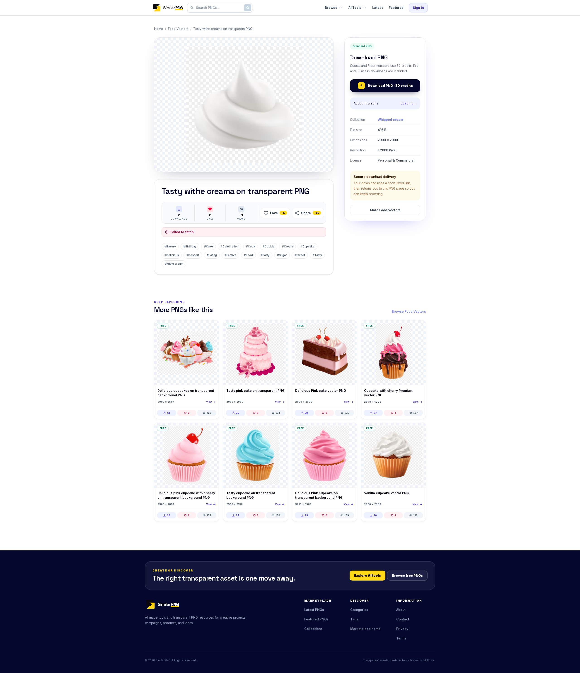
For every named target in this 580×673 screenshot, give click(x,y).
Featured (396, 8)
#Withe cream (173, 263)
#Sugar (282, 255)
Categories (359, 610)
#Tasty (317, 255)
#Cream (287, 246)
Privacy (402, 629)
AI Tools (354, 8)
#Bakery (170, 246)
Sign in (418, 8)
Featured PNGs (316, 619)
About (401, 610)
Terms (401, 638)
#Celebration (229, 246)
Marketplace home (365, 629)
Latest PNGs (314, 610)
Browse (331, 8)
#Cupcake (307, 246)
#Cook (250, 246)
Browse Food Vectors (409, 311)
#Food (248, 255)
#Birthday (190, 246)
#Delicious (171, 255)
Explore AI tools (367, 575)
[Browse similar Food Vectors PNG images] (212, 328)
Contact (402, 619)
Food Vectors (178, 29)
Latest (377, 8)
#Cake (208, 246)
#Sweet (300, 255)
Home (158, 29)
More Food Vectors (385, 210)
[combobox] (219, 8)
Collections (313, 629)
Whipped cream (390, 119)
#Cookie (268, 246)
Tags (354, 619)
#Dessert (192, 255)
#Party (265, 255)
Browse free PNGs (407, 575)
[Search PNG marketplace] (247, 7)
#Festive (230, 255)
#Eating (212, 255)
